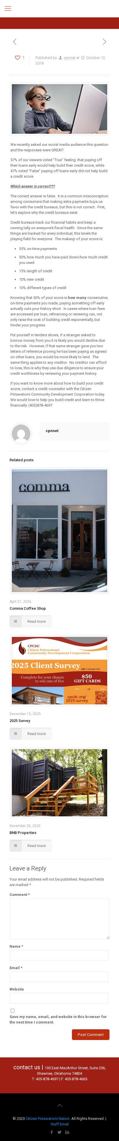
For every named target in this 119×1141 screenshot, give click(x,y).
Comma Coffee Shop (28, 608)
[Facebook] (52, 1132)
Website (17, 989)
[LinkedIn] (67, 1132)
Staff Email (60, 1124)
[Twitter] (60, 1132)
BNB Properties (23, 833)
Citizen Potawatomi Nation (48, 1118)
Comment (20, 894)
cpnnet (69, 58)
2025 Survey (20, 721)
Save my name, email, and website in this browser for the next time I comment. (58, 1019)
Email (16, 968)
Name (16, 946)
